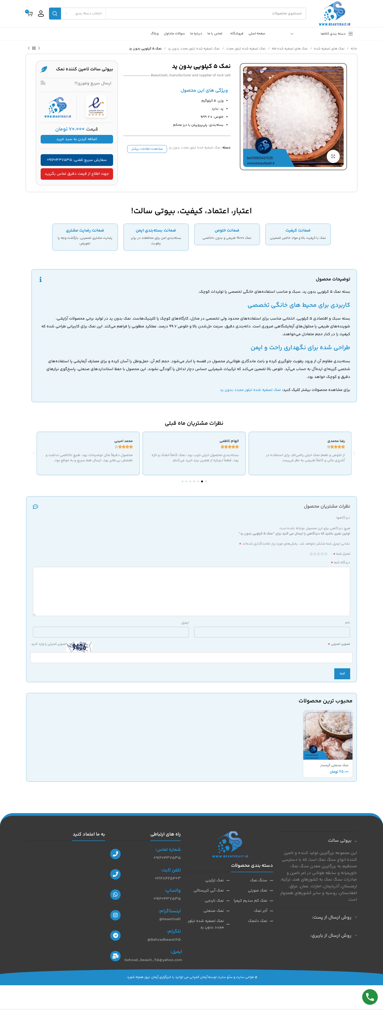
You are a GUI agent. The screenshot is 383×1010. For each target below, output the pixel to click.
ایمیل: (176, 952)
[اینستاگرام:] (115, 915)
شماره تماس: (168, 849)
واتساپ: (173, 890)
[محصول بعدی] (28, 48)
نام (347, 622)
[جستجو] (55, 14)
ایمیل (185, 622)
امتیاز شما (341, 554)
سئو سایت (225, 977)
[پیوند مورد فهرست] (251, 880)
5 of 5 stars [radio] (311, 554)
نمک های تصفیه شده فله (290, 48)
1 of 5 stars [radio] (326, 554)
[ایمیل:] (115, 956)
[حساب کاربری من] (40, 13)
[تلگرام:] (115, 935)
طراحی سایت (245, 977)
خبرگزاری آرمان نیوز (157, 977)
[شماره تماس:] (115, 854)
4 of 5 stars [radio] (315, 554)
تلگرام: (174, 931)
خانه (354, 48)
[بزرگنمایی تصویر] (333, 156)
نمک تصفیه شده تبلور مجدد (246, 48)
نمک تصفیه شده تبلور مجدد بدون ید (194, 48)
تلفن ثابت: (171, 870)
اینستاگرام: (169, 911)
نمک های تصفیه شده (329, 48)
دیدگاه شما (340, 562)
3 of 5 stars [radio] (318, 554)
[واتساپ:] (115, 894)
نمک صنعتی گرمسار (334, 765)
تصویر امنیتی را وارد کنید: (48, 644)
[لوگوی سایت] (334, 13)
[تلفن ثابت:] (115, 874)
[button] (206, 481)
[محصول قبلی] (39, 48)
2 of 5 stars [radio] (322, 554)
